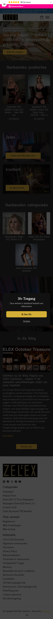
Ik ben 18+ (26, 314)
